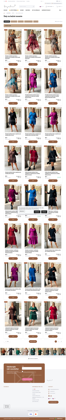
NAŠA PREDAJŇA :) (35, 401)
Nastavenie (22, 211)
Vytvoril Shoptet (51, 418)
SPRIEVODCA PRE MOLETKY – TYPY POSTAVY (38, 398)
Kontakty (28, 1)
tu (38, 208)
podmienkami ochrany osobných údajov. (30, 372)
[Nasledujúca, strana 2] (58, 341)
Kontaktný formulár (53, 402)
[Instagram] (51, 396)
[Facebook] (49, 396)
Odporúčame (6, 21)
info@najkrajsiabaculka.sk (54, 389)
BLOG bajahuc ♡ (36, 410)
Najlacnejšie (13, 21)
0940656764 (52, 391)
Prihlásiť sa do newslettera (27, 379)
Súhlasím (44, 211)
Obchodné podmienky (11, 1)
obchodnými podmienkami (31, 371)
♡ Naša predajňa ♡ (30, 410)
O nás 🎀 (5, 1)
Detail (13, 64)
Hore (8, 341)
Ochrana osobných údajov (21, 1)
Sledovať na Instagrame (34, 358)
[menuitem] (6, 10)
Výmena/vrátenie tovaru (36, 395)
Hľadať (33, 6)
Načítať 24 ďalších (33, 341)
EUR (59, 1)
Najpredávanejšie (28, 21)
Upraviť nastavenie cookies (25, 418)
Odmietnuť (37, 211)
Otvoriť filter (8, 25)
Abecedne (36, 21)
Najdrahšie (21, 21)
